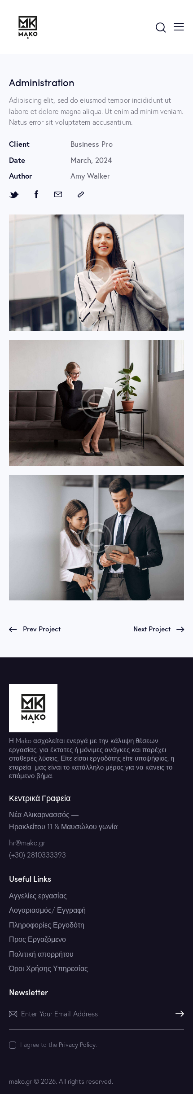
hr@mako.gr (27, 842)
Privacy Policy (77, 1044)
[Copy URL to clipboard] (81, 194)
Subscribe (177, 1014)
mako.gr (20, 1081)
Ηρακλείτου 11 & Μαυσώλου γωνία (63, 826)
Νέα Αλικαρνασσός (39, 814)
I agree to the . (58, 1045)
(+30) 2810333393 (37, 854)
